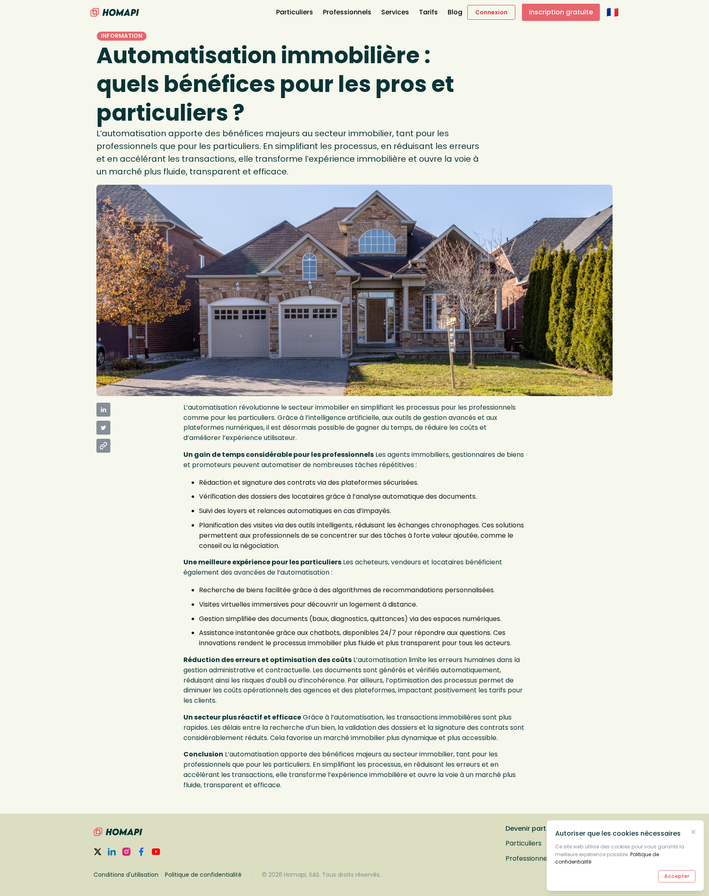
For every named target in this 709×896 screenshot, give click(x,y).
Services (395, 12)
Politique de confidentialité (203, 875)
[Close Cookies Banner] (693, 832)
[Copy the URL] (103, 446)
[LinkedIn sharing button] (103, 410)
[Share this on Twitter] (136, 428)
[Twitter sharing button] (103, 428)
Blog (455, 12)
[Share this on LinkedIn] (136, 410)
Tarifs (428, 12)
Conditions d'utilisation (126, 875)
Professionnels (347, 12)
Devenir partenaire (536, 828)
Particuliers (294, 12)
